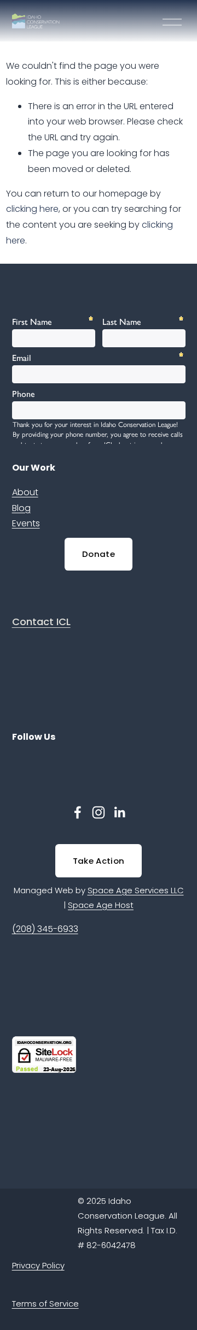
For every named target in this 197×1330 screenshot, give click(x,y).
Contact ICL (41, 621)
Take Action (98, 860)
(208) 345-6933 (45, 929)
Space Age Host (101, 905)
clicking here (32, 209)
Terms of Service (45, 1303)
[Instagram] (98, 812)
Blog (21, 508)
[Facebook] (77, 812)
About (25, 492)
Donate (98, 554)
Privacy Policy (38, 1265)
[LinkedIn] (119, 812)
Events (26, 523)
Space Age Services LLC (136, 890)
